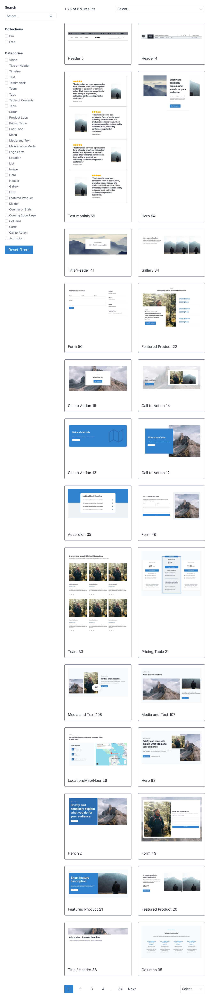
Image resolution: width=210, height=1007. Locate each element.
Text (12, 77)
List (11, 163)
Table (13, 106)
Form (12, 192)
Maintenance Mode (22, 146)
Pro (11, 36)
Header (14, 180)
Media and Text (19, 140)
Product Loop (18, 117)
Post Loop (16, 129)
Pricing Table (18, 123)
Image (13, 169)
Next (132, 989)
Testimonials (17, 83)
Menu (13, 134)
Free (12, 41)
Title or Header (19, 65)
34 (120, 989)
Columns (15, 221)
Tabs (12, 94)
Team (13, 88)
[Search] (51, 16)
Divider (14, 203)
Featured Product (21, 198)
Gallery (14, 186)
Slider (13, 111)
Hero (12, 175)
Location (15, 157)
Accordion (16, 238)
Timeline (15, 71)
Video (13, 60)
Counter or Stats (20, 209)
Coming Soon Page (22, 215)
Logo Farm (16, 152)
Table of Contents (21, 100)
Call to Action (18, 232)
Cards (13, 227)
